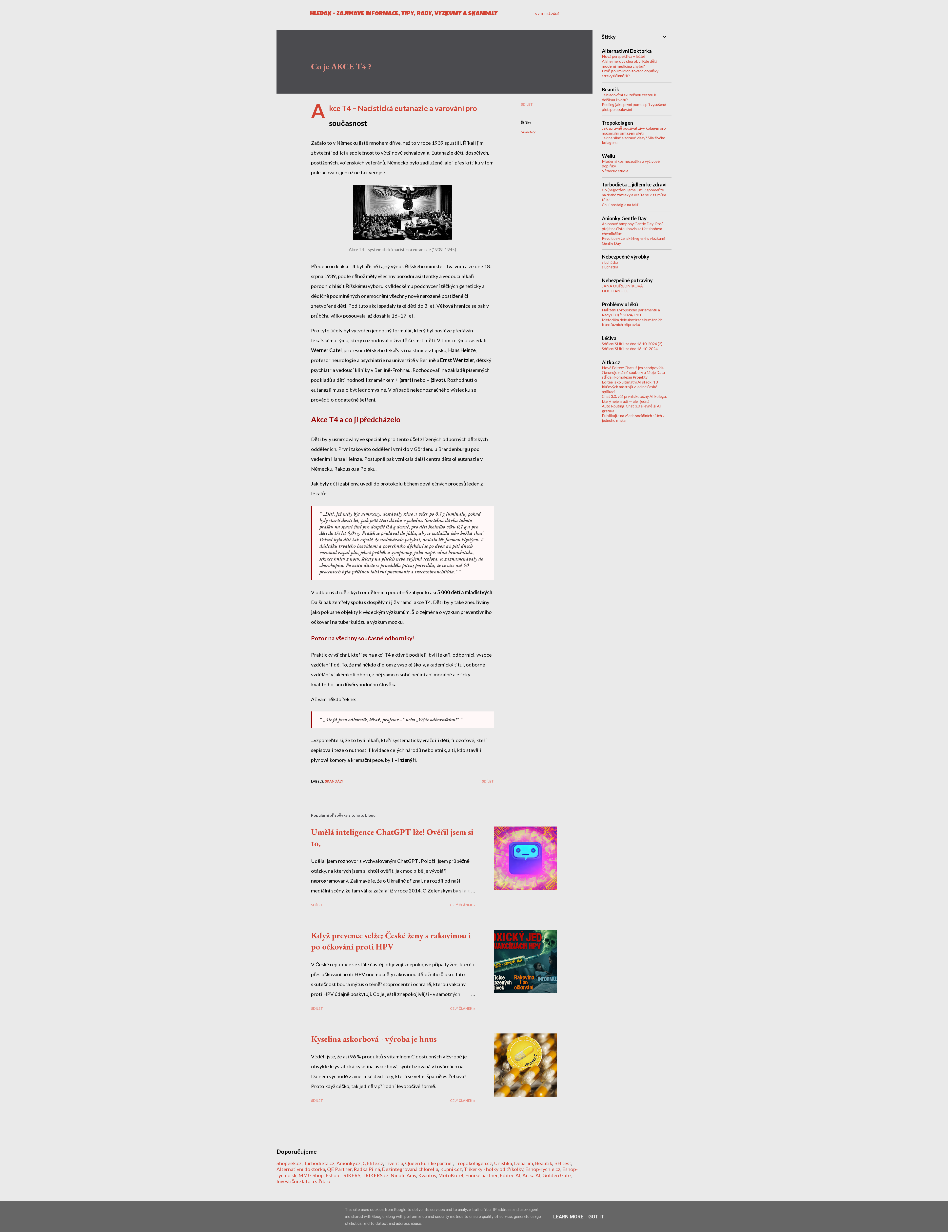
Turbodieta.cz (319, 1163)
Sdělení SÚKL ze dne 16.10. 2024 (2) (632, 343)
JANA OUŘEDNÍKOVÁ (622, 285)
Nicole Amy (403, 1175)
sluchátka (610, 262)
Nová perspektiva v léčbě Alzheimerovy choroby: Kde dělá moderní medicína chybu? (629, 61)
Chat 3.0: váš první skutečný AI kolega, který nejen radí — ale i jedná (634, 399)
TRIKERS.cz (375, 1175)
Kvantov (427, 1175)
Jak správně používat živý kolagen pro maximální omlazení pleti (634, 130)
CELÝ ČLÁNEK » (462, 905)
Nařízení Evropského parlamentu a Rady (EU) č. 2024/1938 (631, 312)
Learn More (568, 1217)
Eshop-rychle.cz (542, 1169)
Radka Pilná (367, 1169)
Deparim (523, 1163)
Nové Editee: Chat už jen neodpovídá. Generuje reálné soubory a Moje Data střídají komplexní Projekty (633, 372)
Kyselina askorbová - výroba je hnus (374, 1038)
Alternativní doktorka (300, 1169)
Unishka (503, 1163)
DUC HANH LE (615, 290)
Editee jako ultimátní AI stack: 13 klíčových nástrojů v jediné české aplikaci (630, 387)
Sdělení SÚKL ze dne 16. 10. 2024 (630, 348)
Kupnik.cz (451, 1169)
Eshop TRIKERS (343, 1175)
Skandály (528, 132)
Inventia (394, 1163)
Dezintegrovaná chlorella (410, 1169)
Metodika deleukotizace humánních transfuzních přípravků (632, 322)
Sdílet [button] (527, 104)
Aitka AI (531, 1175)
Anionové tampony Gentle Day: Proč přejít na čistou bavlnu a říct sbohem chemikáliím (632, 228)
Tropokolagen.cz (473, 1163)
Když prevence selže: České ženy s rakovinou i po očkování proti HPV (391, 941)
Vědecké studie (615, 170)
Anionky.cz (348, 1163)
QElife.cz (373, 1163)
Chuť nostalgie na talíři (620, 204)
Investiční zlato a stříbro (303, 1181)
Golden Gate (556, 1175)
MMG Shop (311, 1175)
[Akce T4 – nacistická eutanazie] (402, 238)
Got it (596, 1217)
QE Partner (339, 1169)
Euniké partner (481, 1175)
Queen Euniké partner (429, 1163)
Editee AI (510, 1175)
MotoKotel (450, 1175)
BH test (562, 1163)
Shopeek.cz (289, 1163)
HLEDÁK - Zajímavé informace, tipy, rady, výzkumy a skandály (404, 14)
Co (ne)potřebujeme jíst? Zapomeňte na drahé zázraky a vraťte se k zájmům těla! (634, 194)
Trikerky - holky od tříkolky (493, 1169)
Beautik (543, 1163)
